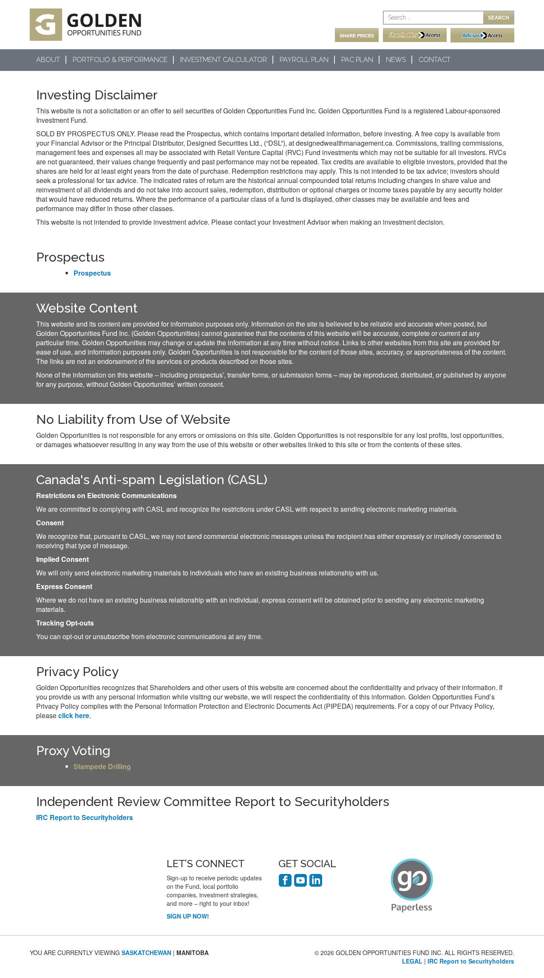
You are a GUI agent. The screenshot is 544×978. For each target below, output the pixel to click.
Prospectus (92, 273)
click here (73, 715)
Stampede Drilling (102, 766)
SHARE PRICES (357, 35)
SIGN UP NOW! (188, 916)
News (396, 60)
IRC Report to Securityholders (84, 817)
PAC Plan (357, 60)
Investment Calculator (223, 60)
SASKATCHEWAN (146, 952)
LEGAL (412, 961)
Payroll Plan (304, 60)
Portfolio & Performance (120, 60)
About (48, 60)
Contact (434, 60)
